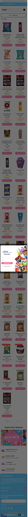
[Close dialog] (25, 247)
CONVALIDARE (7, 263)
